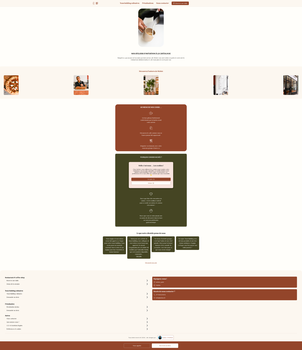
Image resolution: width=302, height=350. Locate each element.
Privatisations (147, 3)
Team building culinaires (129, 3)
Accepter (150, 179)
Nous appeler (137, 346)
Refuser (150, 183)
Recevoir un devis (165, 346)
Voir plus (139, 256)
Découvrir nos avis (151, 263)
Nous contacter (162, 3)
